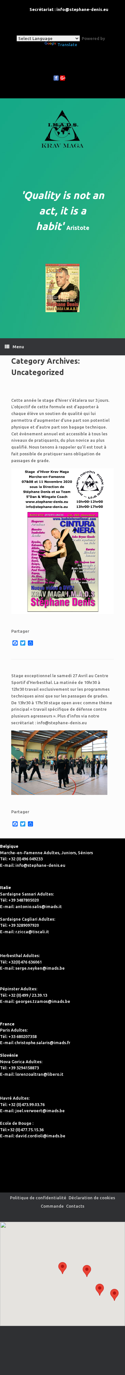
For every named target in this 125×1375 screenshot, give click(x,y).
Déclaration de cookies (92, 1197)
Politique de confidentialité (38, 1197)
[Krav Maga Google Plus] (62, 78)
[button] (99, 1289)
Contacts (75, 1206)
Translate (67, 44)
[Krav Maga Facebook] (56, 78)
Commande (52, 1206)
